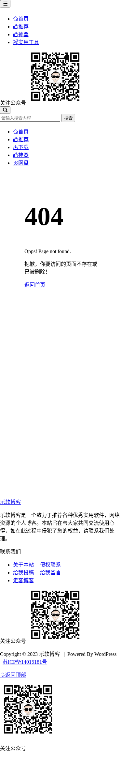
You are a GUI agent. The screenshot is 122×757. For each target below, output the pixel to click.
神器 (23, 34)
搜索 (68, 118)
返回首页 (34, 285)
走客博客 (23, 580)
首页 (23, 19)
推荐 (23, 26)
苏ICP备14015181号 (25, 662)
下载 (23, 147)
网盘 (23, 163)
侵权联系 (50, 565)
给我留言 (50, 572)
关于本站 (23, 565)
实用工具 (28, 42)
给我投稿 (23, 572)
